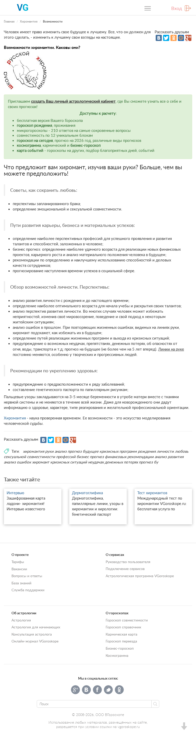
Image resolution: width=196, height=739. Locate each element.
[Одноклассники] (173, 38)
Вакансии (19, 569)
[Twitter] (166, 38)
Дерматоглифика (87, 492)
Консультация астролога (31, 634)
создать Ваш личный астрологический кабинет (73, 101)
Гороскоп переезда (121, 641)
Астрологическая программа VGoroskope (140, 576)
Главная (9, 21)
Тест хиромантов (152, 492)
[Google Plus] (188, 38)
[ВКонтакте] (159, 38)
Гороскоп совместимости (127, 620)
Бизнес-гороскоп (120, 648)
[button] (184, 727)
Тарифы (17, 562)
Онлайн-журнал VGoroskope (34, 641)
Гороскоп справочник (123, 627)
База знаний (21, 583)
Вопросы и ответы (26, 576)
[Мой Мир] (181, 38)
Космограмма (117, 655)
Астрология (21, 620)
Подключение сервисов (125, 569)
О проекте (20, 554)
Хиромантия (29, 21)
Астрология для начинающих (35, 627)
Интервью (15, 492)
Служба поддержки (27, 590)
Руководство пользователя (128, 562)
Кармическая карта (121, 634)
